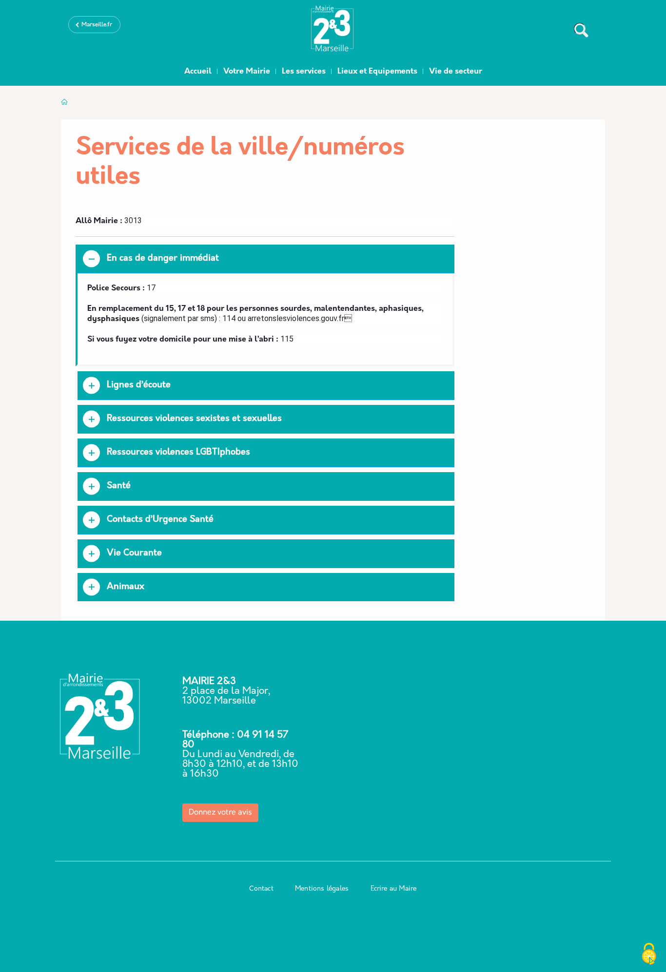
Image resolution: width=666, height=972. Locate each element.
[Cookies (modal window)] (649, 955)
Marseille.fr (96, 25)
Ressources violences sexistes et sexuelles (194, 419)
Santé (119, 486)
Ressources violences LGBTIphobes (178, 452)
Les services (304, 72)
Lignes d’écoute (139, 385)
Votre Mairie (246, 72)
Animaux (125, 587)
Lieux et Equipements (377, 72)
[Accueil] (333, 30)
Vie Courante (134, 553)
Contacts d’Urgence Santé (160, 519)
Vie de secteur (455, 72)
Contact (261, 889)
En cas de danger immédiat (163, 258)
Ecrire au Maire (394, 889)
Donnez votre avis (220, 813)
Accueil (198, 72)
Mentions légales (322, 889)
